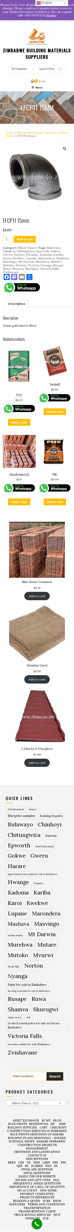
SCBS (46, 1201)
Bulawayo (54, 248)
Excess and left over (32, 1180)
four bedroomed (44, 846)
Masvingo (10, 261)
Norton (33, 265)
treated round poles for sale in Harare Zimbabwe (34, 1025)
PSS (63, 1162)
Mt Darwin (26, 261)
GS (29, 1162)
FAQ (56, 1180)
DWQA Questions (37, 1173)
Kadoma (46, 254)
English (46, 2)
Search (55, 1076)
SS (55, 1166)
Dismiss (51, 15)
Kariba (58, 254)
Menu (39, 87)
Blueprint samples (21, 816)
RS (26, 1166)
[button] (64, 148)
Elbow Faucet (27, 248)
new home (48, 1190)
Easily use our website (37, 1176)
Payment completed (37, 1194)
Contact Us (37, 1155)
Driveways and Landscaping (37, 1152)
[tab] (16, 303)
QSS (19, 1166)
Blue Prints (17, 1124)
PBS (55, 1162)
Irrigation (38, 883)
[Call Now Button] (37, 1224)
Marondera (46, 258)
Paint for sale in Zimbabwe (27, 985)
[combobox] (37, 1102)
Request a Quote (26, 1201)
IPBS (36, 1162)
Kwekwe (18, 258)
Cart (43, 1127)
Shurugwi (31, 269)
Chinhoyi (9, 251)
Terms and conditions (46, 1204)
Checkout (58, 1127)
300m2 (32, 809)
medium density (15, 935)
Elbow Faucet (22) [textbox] (34, 1103)
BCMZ (46, 1120)
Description (16, 304)
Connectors (50, 133)
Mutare (56, 261)
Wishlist (32, 1218)
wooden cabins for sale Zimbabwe (29, 1044)
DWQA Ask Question (37, 1169)
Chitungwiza (26, 251)
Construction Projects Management (37, 1146)
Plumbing (33, 133)
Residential (39, 1124)
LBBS (46, 1162)
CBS (21, 1162)
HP (52, 1124)
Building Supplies (51, 816)
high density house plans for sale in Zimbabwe (32, 874)
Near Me (13, 966)
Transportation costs (37, 1211)
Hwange (32, 254)
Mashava (62, 258)
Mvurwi (21, 265)
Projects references (37, 1197)
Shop (20, 133)
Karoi (7, 258)
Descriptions (37, 1159)
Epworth (42, 251)
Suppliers (17, 1204)
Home (10, 133)
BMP (62, 1124)
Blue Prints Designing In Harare (37, 1134)
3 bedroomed (16, 809)
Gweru (8, 254)
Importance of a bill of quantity (37, 1187)
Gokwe (55, 251)
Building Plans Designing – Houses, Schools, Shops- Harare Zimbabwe (37, 1139)
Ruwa (7, 269)
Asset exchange (26, 1120)
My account (27, 1190)
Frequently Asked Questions (37, 1183)
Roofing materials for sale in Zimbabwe (29, 990)
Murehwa (42, 261)
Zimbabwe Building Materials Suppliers (37, 53)
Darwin (51, 836)
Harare (19, 254)
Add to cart (25, 239)
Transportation (37, 1208)
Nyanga (46, 265)
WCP (57, 1215)
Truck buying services (32, 1215)
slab (28, 1017)
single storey (15, 1017)
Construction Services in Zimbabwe (37, 1131)
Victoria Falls (49, 269)
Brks (12, 1162)
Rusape (58, 265)
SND (48, 1166)
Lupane (31, 258)
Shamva (17, 269)
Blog (57, 1120)
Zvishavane (11, 272)
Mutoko (8, 265)
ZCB (46, 1218)
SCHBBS (37, 1166)
